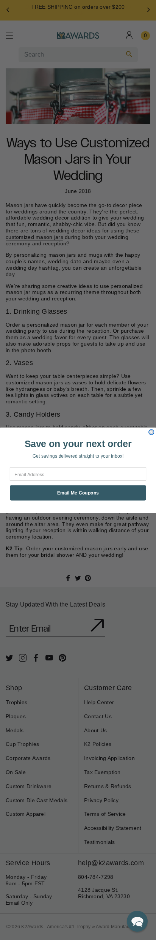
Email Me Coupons (78, 492)
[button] (137, 921)
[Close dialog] (151, 431)
